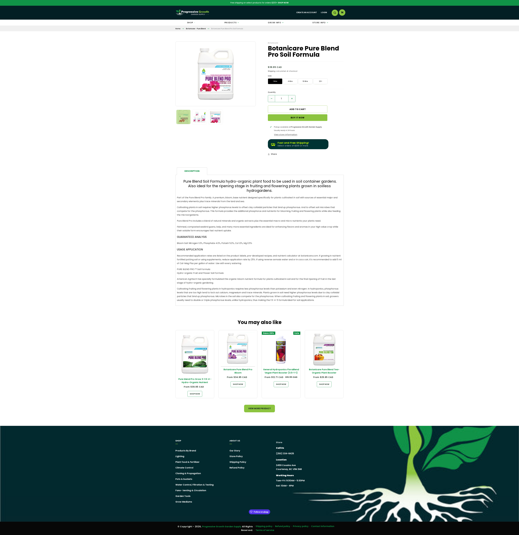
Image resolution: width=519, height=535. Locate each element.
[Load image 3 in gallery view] (215, 117)
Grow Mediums (183, 501)
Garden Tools (182, 496)
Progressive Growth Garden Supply (221, 526)
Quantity (272, 92)
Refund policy (282, 526)
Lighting (179, 456)
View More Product (259, 408)
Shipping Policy (237, 462)
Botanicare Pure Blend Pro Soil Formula (227, 28)
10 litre (305, 81)
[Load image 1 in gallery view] (183, 117)
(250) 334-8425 (285, 453)
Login (324, 12)
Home (177, 28)
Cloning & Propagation (188, 473)
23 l (320, 81)
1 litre (275, 81)
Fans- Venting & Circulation (190, 490)
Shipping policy (264, 526)
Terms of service (265, 530)
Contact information (322, 526)
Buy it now (298, 117)
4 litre (290, 81)
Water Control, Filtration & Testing (194, 484)
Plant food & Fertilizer (187, 462)
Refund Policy (236, 467)
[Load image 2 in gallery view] (199, 117)
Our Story (234, 450)
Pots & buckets (183, 479)
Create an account (306, 12)
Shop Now (283, 2)
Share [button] (274, 154)
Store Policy (236, 456)
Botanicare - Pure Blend (196, 28)
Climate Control (184, 467)
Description (191, 171)
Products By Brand (185, 450)
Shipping (271, 71)
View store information (285, 134)
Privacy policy (301, 526)
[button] (335, 13)
